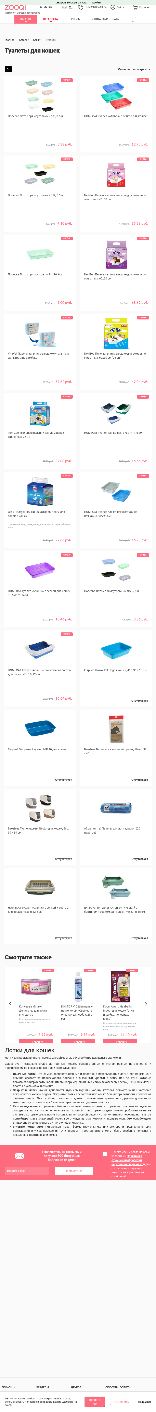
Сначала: (124, 69)
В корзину (116, 384)
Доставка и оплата (105, 18)
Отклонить (121, 1401)
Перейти (95, 2)
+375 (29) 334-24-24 (95, 7)
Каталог (25, 18)
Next (147, 1008)
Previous (11, 1010)
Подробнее (144, 1402)
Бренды (75, 18)
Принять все (95, 1402)
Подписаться (73, 1171)
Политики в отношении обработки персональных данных (127, 1160)
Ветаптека (50, 18)
